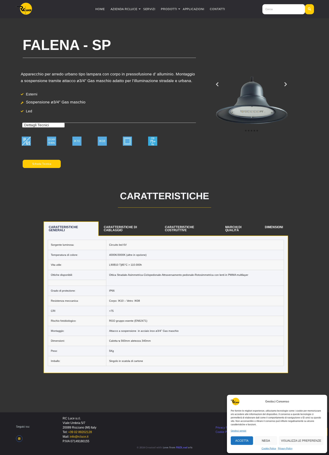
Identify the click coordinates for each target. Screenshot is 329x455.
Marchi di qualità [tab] (233, 229)
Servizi (149, 9)
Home (100, 9)
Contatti (217, 9)
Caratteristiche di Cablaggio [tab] (120, 229)
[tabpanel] (166, 304)
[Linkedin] (19, 438)
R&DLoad (181, 447)
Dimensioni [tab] (274, 227)
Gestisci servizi (238, 430)
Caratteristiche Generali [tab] (63, 229)
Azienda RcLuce (124, 9)
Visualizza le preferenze (301, 440)
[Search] (309, 9)
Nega (266, 440)
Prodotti (169, 9)
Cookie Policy (224, 431)
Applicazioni (193, 9)
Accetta (241, 440)
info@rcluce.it (79, 436)
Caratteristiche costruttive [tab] (179, 229)
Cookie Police (269, 448)
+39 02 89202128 (80, 432)
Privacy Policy (285, 448)
